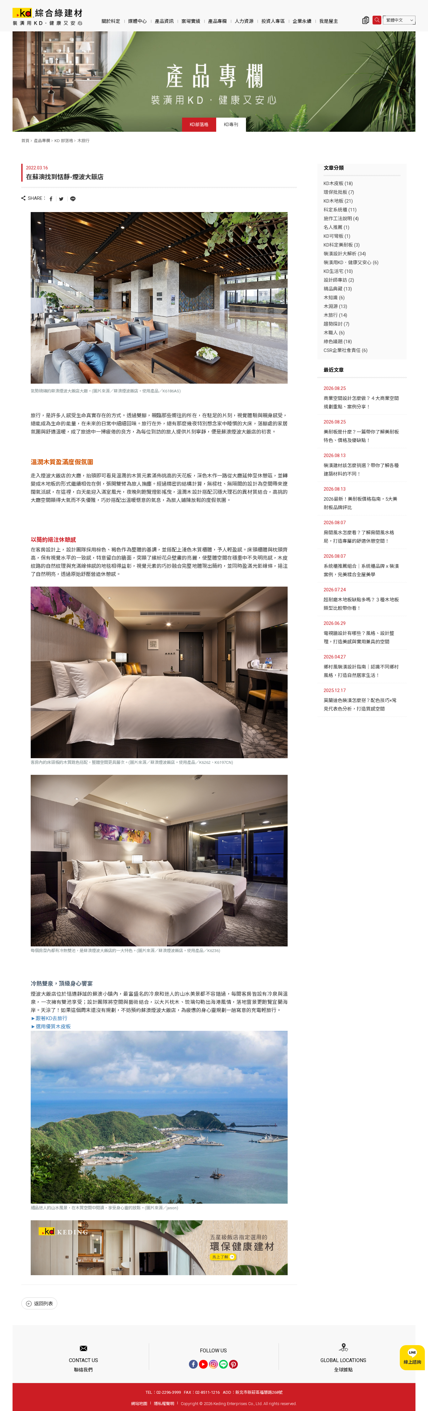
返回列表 (43, 1304)
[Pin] (233, 1364)
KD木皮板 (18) (338, 183)
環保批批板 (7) (339, 192)
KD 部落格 (64, 140)
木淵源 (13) (335, 306)
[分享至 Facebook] (51, 198)
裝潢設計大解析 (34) (345, 254)
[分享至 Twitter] (61, 198)
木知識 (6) (334, 298)
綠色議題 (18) (338, 341)
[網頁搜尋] (377, 20)
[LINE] (223, 1364)
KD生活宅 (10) (338, 271)
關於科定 (111, 21)
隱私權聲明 (164, 1403)
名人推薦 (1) (336, 227)
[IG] (213, 1364)
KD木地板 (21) (338, 201)
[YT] (203, 1364)
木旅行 (83, 140)
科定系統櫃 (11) (340, 210)
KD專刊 (231, 124)
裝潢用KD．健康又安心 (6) (351, 262)
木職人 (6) (334, 333)
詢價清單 (365, 20)
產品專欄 (217, 21)
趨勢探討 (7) (336, 324)
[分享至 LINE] (72, 198)
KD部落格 (199, 124)
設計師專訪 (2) (339, 280)
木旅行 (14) (335, 315)
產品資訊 (164, 21)
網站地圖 (139, 1403)
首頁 (25, 140)
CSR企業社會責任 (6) (346, 350)
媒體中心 (137, 21)
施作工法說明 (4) (341, 218)
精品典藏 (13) (338, 289)
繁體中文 (394, 20)
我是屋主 (328, 21)
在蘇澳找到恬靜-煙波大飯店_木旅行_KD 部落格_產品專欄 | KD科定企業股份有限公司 (47, 16)
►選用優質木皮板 (51, 1027)
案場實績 (190, 21)
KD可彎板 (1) (337, 236)
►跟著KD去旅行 (49, 1018)
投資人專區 (273, 21)
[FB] (193, 1364)
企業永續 (302, 21)
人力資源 (244, 21)
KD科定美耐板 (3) (342, 245)
